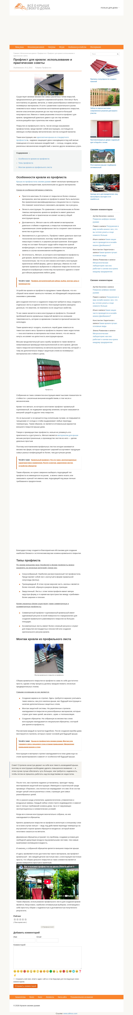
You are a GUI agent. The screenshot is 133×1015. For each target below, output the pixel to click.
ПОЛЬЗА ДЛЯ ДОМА (109, 8)
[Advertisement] (66, 30)
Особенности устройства (77, 47)
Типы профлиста (25, 163)
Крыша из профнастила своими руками (33, 182)
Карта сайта (62, 997)
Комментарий (19, 945)
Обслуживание (95, 47)
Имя (15, 937)
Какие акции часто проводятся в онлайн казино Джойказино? (105, 242)
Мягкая (61, 47)
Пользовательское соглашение (81, 997)
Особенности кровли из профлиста (33, 159)
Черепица (51, 47)
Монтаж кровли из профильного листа (35, 167)
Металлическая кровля (36, 47)
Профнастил (46, 68)
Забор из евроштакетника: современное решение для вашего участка (103, 110)
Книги (40, 997)
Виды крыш (19, 47)
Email (39, 937)
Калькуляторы (20, 997)
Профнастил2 (48, 927)
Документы (50, 997)
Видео (32, 997)
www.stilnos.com (70, 1013)
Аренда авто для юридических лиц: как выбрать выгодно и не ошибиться (104, 196)
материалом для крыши (67, 435)
